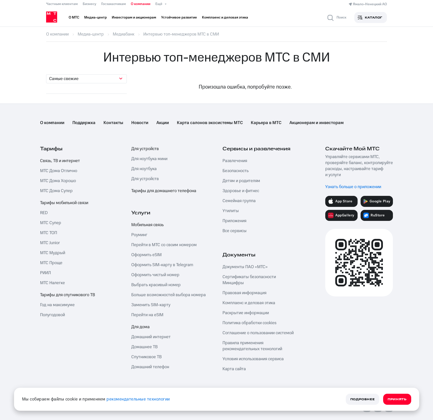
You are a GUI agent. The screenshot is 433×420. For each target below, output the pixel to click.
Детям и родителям (241, 181)
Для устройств (145, 149)
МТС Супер (50, 223)
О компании (140, 4)
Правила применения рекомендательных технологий (252, 346)
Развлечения (235, 161)
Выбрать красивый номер (156, 285)
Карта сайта (234, 369)
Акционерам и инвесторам (316, 123)
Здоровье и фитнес (241, 191)
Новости (139, 123)
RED (44, 213)
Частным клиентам (62, 4)
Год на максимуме (57, 305)
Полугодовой (52, 315)
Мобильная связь (147, 225)
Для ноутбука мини (149, 159)
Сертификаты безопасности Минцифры (249, 280)
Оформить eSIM (146, 255)
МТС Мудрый (52, 253)
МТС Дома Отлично (58, 171)
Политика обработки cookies (249, 323)
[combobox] (86, 78)
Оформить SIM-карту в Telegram (162, 265)
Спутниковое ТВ (146, 357)
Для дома (140, 327)
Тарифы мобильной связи (64, 203)
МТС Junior (50, 243)
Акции (162, 123)
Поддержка (83, 123)
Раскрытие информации (246, 313)
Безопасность (236, 171)
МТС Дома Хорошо (58, 181)
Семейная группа (239, 201)
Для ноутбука (144, 169)
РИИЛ (45, 273)
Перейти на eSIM (147, 315)
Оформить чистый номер (155, 275)
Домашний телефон (150, 367)
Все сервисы (235, 231)
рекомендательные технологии (138, 399)
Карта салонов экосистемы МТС (210, 123)
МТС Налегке (52, 283)
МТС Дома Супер (56, 191)
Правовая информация (244, 293)
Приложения (234, 221)
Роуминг (139, 235)
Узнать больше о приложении (353, 187)
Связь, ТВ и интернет (60, 161)
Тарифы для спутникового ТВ (67, 295)
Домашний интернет (151, 337)
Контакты (113, 123)
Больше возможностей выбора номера (168, 295)
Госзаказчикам (113, 4)
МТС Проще (51, 263)
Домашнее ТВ (144, 347)
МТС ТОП (48, 233)
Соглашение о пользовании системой (258, 333)
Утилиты (231, 211)
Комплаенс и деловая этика (249, 303)
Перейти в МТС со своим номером (164, 245)
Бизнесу (89, 4)
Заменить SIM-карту (150, 305)
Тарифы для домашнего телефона (163, 191)
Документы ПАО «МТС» (245, 267)
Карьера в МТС (266, 123)
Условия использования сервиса (253, 359)
